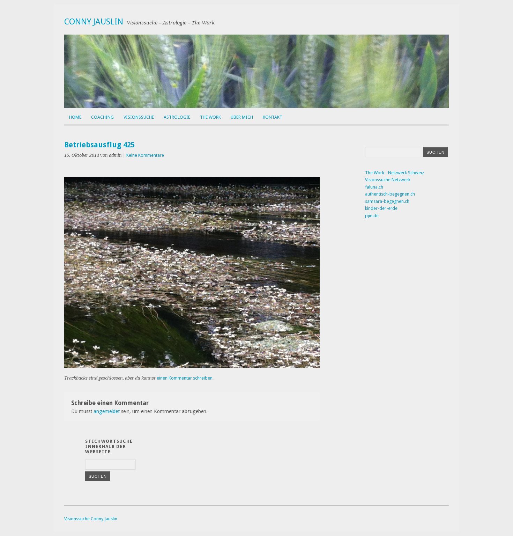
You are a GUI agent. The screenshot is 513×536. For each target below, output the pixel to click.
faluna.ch (374, 187)
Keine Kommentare (145, 155)
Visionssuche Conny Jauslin (90, 518)
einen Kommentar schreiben (185, 378)
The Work (210, 117)
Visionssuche (139, 117)
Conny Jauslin (93, 22)
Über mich (242, 117)
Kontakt (272, 117)
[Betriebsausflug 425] (192, 366)
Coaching (102, 117)
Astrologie (177, 117)
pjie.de (372, 215)
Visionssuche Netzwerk (387, 179)
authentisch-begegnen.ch (390, 194)
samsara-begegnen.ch (387, 201)
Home (75, 117)
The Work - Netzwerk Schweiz (394, 172)
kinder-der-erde (381, 208)
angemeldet (107, 411)
